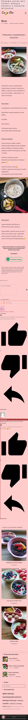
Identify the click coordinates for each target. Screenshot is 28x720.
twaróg (4, 709)
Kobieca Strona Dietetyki (7, 312)
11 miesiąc (12, 703)
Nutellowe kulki (14, 641)
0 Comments (17, 660)
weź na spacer (22, 706)
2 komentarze (24, 43)
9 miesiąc (19, 267)
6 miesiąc (8, 706)
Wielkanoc (17, 706)
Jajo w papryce (13, 658)
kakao (17, 709)
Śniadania (15, 43)
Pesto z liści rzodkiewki (16, 666)
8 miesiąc (15, 267)
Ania (1, 418)
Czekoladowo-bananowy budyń (14, 562)
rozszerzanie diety (14, 271)
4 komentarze (18, 676)
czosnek (13, 706)
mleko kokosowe (15, 268)
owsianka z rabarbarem (6, 270)
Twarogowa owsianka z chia (14, 601)
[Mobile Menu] (25, 13)
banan (19, 709)
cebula (12, 709)
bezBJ (23, 267)
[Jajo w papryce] (5, 659)
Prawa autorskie (5, 718)
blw (6, 268)
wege (14, 709)
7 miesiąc (11, 267)
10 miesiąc (6, 267)
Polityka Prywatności (13, 718)
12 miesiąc (18, 703)
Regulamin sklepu (22, 718)
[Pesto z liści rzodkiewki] (5, 666)
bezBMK (3, 268)
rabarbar (8, 271)
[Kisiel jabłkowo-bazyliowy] (5, 674)
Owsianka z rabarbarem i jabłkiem (16, 23)
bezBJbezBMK (8, 709)
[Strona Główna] (1, 23)
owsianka (21, 268)
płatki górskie (16, 270)
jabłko (8, 268)
